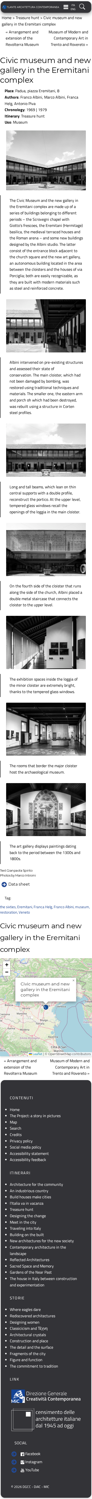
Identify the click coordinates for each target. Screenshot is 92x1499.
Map (13, 1122)
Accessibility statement (29, 1153)
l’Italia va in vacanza (26, 1203)
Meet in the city (23, 1222)
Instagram (33, 1462)
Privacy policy (21, 1141)
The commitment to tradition (34, 1366)
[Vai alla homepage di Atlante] (31, 7)
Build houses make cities (30, 1197)
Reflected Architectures (29, 1260)
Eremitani (24, 907)
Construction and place (29, 1341)
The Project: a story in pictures (35, 1116)
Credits (16, 1134)
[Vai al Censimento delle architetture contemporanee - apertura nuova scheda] (46, 1419)
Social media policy (25, 1147)
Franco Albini (64, 907)
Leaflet (37, 1054)
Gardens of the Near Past (31, 1272)
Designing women (24, 1322)
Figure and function (26, 1360)
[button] (45, 1007)
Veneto (24, 912)
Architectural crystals (28, 1335)
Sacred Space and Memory (32, 1266)
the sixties (8, 907)
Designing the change (28, 1216)
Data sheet (19, 884)
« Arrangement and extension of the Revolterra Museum (22, 38)
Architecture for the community (36, 1184)
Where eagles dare (25, 1309)
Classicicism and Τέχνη (29, 1328)
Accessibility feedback (28, 1160)
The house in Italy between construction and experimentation (43, 1282)
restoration (8, 912)
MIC (46, 1486)
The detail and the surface (31, 1347)
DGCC (27, 1486)
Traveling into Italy (25, 1228)
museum (82, 907)
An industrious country (29, 1191)
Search (15, 1128)
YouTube (31, 1470)
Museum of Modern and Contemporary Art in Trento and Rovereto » (68, 38)
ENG (73, 9)
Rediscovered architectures (32, 1316)
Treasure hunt (27, 18)
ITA (73, 5)
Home (7, 18)
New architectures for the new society (42, 1241)
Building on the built (27, 1235)
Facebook (32, 1454)
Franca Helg (43, 907)
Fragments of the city (28, 1354)
